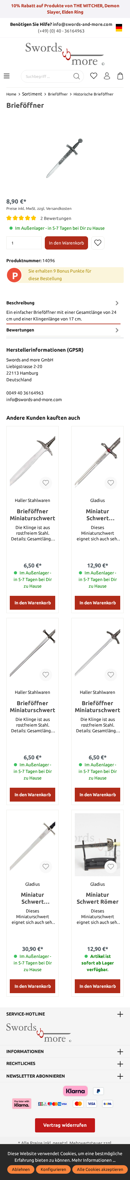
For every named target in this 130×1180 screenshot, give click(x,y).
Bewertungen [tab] (20, 329)
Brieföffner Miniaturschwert (32, 514)
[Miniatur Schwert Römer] (97, 844)
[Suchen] (77, 76)
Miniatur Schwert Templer (32, 898)
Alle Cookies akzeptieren (100, 1169)
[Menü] (6, 76)
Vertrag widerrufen (65, 1125)
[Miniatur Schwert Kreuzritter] (97, 460)
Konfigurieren (53, 1169)
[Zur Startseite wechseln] (65, 54)
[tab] (63, 311)
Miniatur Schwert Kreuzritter (97, 514)
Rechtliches (20, 1064)
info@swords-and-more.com (82, 24)
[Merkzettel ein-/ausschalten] (97, 243)
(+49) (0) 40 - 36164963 (61, 30)
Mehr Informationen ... (93, 1160)
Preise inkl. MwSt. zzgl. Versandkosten (39, 208)
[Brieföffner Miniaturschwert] (32, 460)
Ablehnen (21, 1169)
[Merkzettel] (93, 76)
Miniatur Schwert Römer (98, 898)
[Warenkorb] (120, 76)
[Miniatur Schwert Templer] (32, 844)
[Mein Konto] (106, 76)
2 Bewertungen (55, 218)
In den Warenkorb (66, 242)
